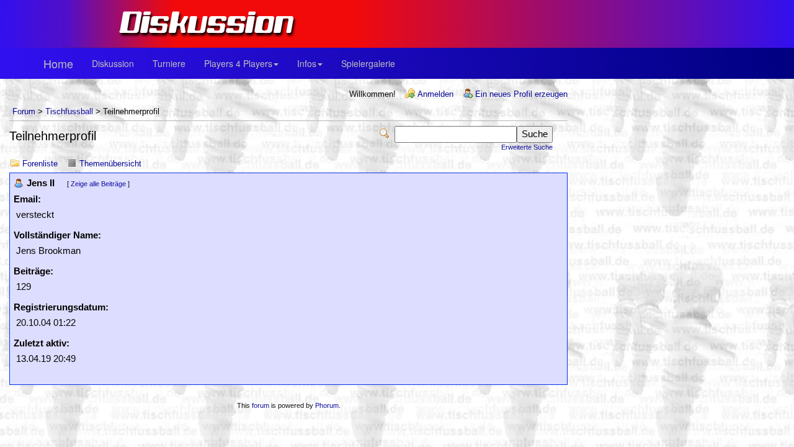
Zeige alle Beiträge (98, 183)
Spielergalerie (368, 63)
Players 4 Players (238, 63)
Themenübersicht (110, 163)
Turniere (169, 63)
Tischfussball (69, 111)
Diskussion (113, 63)
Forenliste (40, 163)
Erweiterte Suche (527, 147)
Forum (23, 111)
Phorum (327, 405)
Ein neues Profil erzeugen (521, 94)
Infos (306, 63)
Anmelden (435, 94)
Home (58, 63)
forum (260, 405)
